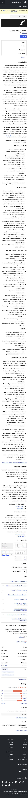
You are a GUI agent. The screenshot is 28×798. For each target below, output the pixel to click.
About (25, 739)
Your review (23, 703)
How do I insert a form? (20, 599)
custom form (11, 672)
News (25, 742)
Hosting (24, 744)
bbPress (24, 769)
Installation (22, 49)
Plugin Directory (23, 6)
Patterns (11, 747)
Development (21, 53)
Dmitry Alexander (10, 136)
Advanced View (22, 679)
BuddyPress (23, 772)
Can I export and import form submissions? (20, 604)
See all (3, 703)
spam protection (10, 675)
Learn (25, 752)
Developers (24, 757)
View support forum (21, 717)
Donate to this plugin (21, 730)
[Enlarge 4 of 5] (11, 544)
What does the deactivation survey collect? (19, 619)
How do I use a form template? (18, 581)
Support (23, 57)
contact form (4, 669)
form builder (4, 672)
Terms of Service (19, 506)
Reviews (23, 46)
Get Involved (9, 752)
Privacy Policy (20, 508)
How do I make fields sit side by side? (16, 586)
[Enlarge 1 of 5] (24, 544)
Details (23, 42)
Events (11, 754)
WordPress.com (22, 764)
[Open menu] (2, 2)
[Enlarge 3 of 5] (24, 557)
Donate (10, 757)
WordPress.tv (22, 759)
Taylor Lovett (20, 641)
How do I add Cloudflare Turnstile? (17, 595)
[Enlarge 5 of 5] (11, 552)
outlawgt (24, 33)
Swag (11, 759)
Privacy (25, 747)
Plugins (11, 744)
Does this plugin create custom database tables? (20, 609)
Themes (11, 742)
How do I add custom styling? (19, 590)
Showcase (10, 739)
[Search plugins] (11, 16)
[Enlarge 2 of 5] (24, 551)
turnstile (3, 675)
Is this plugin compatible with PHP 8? (17, 615)
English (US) (4, 665)
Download (23, 36)
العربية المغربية (19, 778)
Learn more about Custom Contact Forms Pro (14, 462)
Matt (25, 766)
